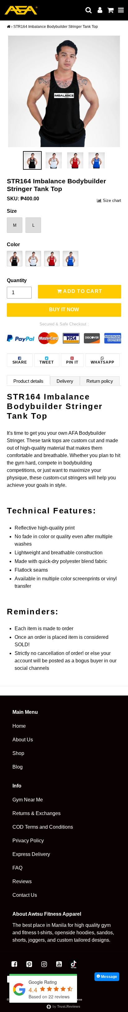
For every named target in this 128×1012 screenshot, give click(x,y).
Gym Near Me (27, 799)
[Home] (8, 26)
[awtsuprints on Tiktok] (73, 964)
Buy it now (64, 309)
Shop (18, 753)
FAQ (17, 867)
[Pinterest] (29, 964)
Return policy (99, 381)
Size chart (112, 200)
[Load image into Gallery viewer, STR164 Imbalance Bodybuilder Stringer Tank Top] (32, 160)
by (66, 1006)
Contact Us (24, 895)
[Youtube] (59, 964)
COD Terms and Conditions (42, 827)
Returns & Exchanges (36, 813)
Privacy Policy (28, 840)
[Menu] (121, 10)
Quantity (17, 280)
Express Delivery (31, 854)
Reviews (22, 881)
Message (108, 977)
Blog (17, 767)
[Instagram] (44, 964)
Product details (28, 381)
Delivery (65, 381)
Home (19, 726)
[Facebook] (14, 964)
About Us (22, 739)
